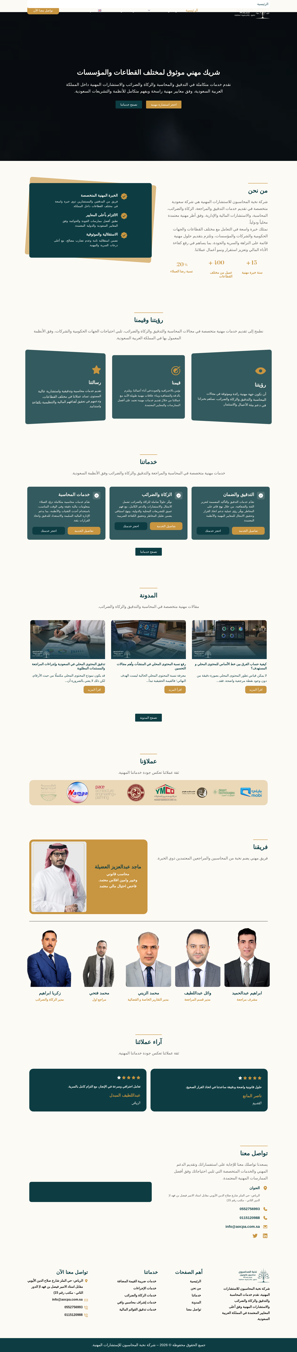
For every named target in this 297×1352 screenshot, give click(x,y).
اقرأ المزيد (255, 689)
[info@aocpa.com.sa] (265, 1226)
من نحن (173, 10)
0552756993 (250, 1209)
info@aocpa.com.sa (242, 1227)
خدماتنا (156, 10)
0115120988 (250, 1218)
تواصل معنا (115, 10)
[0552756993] (265, 1209)
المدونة (135, 10)
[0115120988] (265, 1218)
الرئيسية (192, 10)
